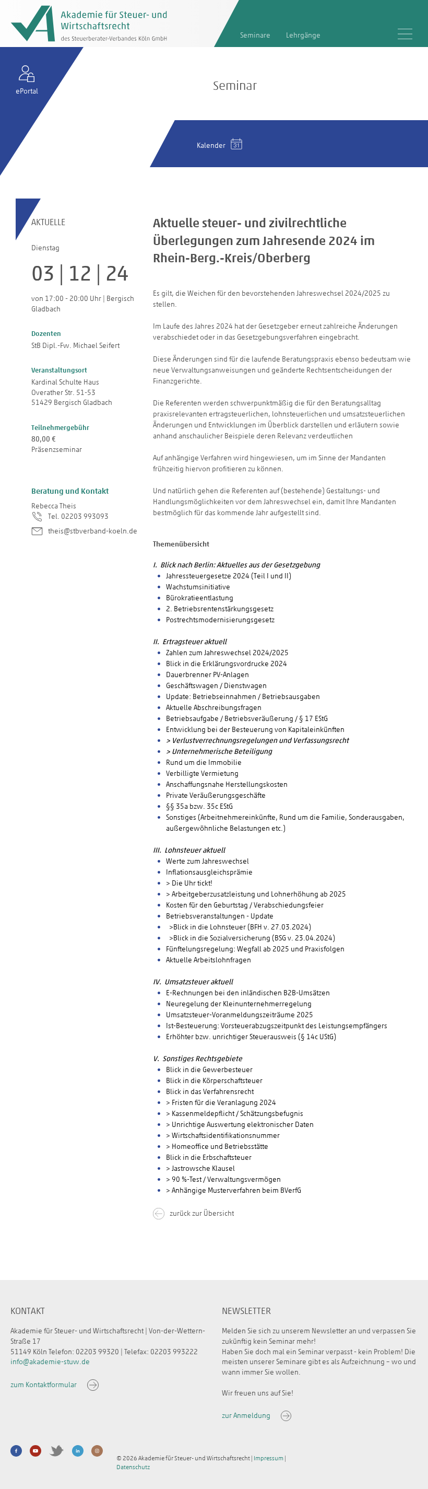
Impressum (268, 1458)
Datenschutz (133, 1467)
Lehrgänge (303, 35)
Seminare (255, 35)
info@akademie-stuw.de (50, 1361)
